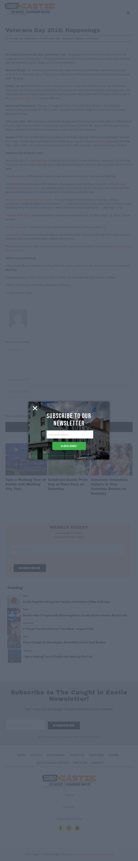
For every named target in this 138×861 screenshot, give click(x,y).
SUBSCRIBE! (69, 446)
